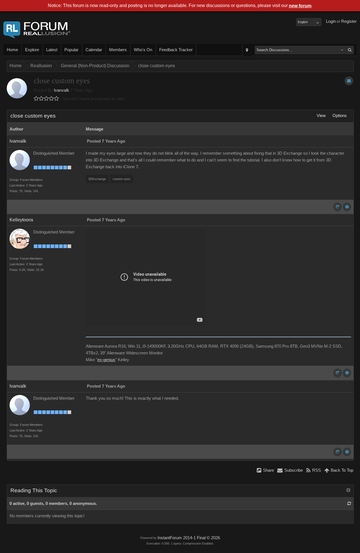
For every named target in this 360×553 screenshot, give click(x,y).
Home (12, 50)
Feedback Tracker (176, 50)
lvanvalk (61, 90)
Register (349, 21)
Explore (32, 50)
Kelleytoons (21, 219)
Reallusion (41, 65)
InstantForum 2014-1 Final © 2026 (189, 538)
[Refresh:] (349, 503)
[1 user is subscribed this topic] (349, 81)
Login (331, 21)
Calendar (94, 50)
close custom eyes (156, 65)
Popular (71, 50)
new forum (300, 5)
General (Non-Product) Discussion (95, 65)
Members (118, 50)
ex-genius (106, 360)
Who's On (143, 50)
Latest (51, 50)
